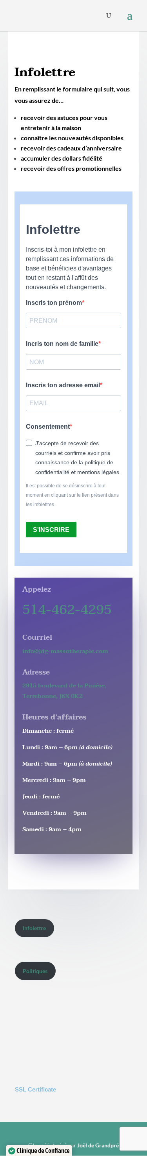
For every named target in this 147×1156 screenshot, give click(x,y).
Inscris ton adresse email (63, 385)
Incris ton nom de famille (62, 343)
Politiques (35, 971)
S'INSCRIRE (51, 529)
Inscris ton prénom (54, 302)
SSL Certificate (35, 1089)
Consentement (48, 426)
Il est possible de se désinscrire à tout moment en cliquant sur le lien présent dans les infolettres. (72, 495)
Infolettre (34, 928)
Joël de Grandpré (98, 1145)
